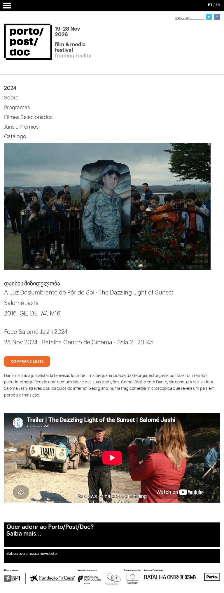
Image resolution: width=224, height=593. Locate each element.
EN (218, 5)
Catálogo (15, 136)
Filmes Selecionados (28, 117)
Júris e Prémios (21, 126)
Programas (17, 107)
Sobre (11, 97)
